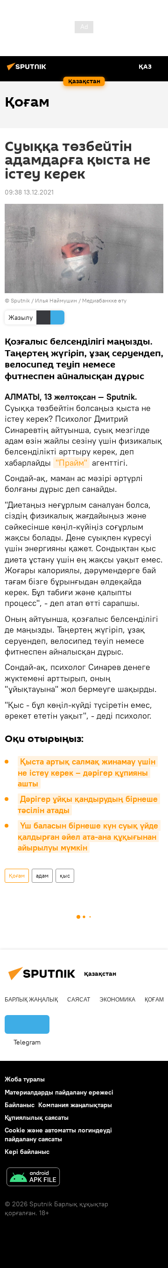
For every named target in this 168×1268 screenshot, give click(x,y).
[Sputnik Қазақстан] (28, 70)
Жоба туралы (25, 1079)
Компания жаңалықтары (75, 1105)
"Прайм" (71, 462)
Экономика (117, 999)
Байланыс (20, 1105)
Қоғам (17, 875)
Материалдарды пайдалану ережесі (59, 1092)
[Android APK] (33, 1178)
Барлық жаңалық (31, 999)
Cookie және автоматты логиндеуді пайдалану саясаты (58, 1134)
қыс (65, 875)
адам (42, 875)
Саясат (78, 999)
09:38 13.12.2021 (29, 192)
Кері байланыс (27, 1151)
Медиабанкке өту (104, 300)
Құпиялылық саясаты (37, 1117)
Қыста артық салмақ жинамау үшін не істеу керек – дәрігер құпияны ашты (88, 772)
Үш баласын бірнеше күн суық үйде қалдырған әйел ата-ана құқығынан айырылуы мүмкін (89, 836)
